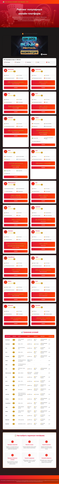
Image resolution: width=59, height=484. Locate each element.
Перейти (16, 87)
